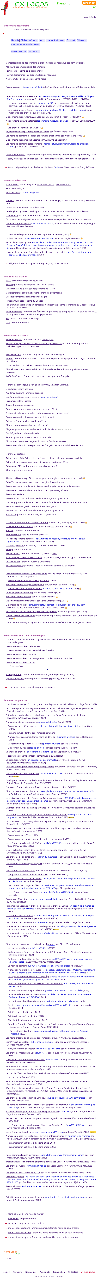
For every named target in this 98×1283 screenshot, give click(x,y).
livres (8, 1258)
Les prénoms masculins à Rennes (24, 892)
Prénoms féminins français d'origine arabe (28, 580)
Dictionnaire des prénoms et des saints (25, 234)
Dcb (8, 322)
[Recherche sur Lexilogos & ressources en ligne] (94, 6)
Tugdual (91, 1024)
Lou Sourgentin (13, 397)
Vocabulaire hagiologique (18, 242)
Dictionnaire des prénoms (18, 116)
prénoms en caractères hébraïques (23, 646)
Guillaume (42, 1024)
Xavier (11, 167)
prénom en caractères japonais (21, 654)
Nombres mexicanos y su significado (23, 622)
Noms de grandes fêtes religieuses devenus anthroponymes (35, 1136)
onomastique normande (19, 1232)
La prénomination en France (19, 915)
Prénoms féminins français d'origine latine (26, 573)
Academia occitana (15, 392)
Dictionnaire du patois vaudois (20, 413)
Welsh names (12, 600)
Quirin (11, 1005)
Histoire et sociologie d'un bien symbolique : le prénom (32, 704)
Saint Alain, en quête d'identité (22, 1016)
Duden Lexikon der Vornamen (20, 615)
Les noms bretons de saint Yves (21, 1037)
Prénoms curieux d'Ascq (19, 835)
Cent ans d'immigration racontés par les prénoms (30, 766)
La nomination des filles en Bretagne (25, 1001)
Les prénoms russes (15, 1165)
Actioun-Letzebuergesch (17, 506)
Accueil (6, 1272)
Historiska (11, 514)
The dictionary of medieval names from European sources (34, 343)
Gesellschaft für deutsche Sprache (22, 292)
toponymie (13, 1223)
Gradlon (32, 1024)
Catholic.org (12, 215)
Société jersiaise (13, 433)
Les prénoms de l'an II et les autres (24, 878)
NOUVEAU (16, 776)
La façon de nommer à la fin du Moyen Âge (28, 976)
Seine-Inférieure (56, 1097)
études (9, 944)
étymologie (13, 1218)
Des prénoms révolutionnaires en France (27, 874)
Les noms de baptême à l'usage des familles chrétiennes (33, 135)
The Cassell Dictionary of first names (23, 478)
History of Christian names (19, 158)
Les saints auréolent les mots (22, 103)
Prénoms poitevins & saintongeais (22, 417)
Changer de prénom (16, 751)
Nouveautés (30, 1272)
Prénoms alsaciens (15, 494)
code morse (13, 687)
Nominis (15, 40)
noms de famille (90, 17)
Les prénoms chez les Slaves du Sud (23, 1172)
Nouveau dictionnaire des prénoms (25, 588)
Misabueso (11, 441)
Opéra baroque (13, 207)
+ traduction (34, 51)
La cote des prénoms (16, 759)
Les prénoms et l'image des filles (23, 885)
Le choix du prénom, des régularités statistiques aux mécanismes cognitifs (42, 708)
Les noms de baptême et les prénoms (24, 143)
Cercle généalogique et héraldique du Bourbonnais (30, 211)
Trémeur (81, 1024)
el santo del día (63, 184)
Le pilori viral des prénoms (21, 110)
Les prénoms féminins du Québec (24, 127)
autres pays (47, 339)
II (72, 99)
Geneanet (71, 40)
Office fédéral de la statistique (20, 288)
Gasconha (11, 405)
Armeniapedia (13, 553)
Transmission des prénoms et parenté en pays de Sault (32, 1111)
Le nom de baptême (17, 948)
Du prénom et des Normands (25, 1059)
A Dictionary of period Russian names (24, 557)
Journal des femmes (55, 40)
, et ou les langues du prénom (29, 1088)
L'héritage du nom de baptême (21, 807)
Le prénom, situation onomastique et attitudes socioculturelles (36, 814)
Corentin (22, 1024)
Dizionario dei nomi (15, 604)
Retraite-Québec (14, 300)
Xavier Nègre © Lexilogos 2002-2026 (49, 1276)
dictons (85, 211)
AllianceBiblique (13, 354)
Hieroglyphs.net (13, 674)
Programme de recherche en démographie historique (32, 304)
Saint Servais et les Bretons (21, 1012)
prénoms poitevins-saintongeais (25, 44)
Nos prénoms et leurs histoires (21, 120)
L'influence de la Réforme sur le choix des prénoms (30, 926)
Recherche (17, 1272)
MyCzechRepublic (14, 565)
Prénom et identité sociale (20, 726)
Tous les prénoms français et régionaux (25, 584)
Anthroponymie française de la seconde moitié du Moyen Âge (38, 952)
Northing (10, 502)
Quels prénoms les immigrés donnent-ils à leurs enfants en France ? (38, 780)
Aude (74, 1111)
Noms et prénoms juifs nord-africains (24, 787)
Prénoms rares (13, 87)
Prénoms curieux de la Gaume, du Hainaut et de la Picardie (34, 828)
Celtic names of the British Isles (21, 458)
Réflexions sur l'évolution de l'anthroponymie (30, 959)
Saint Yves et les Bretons (17, 1042)
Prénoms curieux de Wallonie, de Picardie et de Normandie (36, 839)
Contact (74, 1272)
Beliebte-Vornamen (15, 296)
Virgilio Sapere (13, 192)
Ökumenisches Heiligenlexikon (21, 219)
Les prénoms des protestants (20, 922)
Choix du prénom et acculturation (22, 791)
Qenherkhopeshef (15, 678)
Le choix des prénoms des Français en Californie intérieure (34, 798)
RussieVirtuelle (13, 561)
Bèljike (9, 421)
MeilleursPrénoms (15, 66)
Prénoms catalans (14, 445)
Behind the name (18, 51)
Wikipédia (81, 40)
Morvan (63, 1024)
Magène (10, 429)
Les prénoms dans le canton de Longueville (27, 1097)
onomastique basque (18, 1237)
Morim (9, 358)
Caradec (12, 1024)
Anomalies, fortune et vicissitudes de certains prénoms (32, 1066)
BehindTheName (14, 311)
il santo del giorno (45, 184)
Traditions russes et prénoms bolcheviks (25, 1161)
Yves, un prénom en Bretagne (22, 1048)
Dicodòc (10, 389)
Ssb (7, 318)
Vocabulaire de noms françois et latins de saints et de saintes (37, 252)
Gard (21, 1107)
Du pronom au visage (18, 747)
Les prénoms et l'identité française (22, 773)
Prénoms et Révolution (17, 899)
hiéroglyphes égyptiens (52, 674)
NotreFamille (12, 78)
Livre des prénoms (15, 545)
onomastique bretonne (19, 1227)
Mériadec (53, 1024)
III (82, 99)
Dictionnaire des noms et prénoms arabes (26, 522)
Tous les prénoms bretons (18, 596)
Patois (11, 409)
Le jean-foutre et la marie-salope (21, 96)
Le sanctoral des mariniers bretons (25, 994)
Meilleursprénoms (29, 40)
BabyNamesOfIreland (16, 466)
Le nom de (14, 1073)
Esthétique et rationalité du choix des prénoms (28, 715)
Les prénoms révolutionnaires (20, 870)
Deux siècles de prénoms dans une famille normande (31, 850)
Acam (8, 549)
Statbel (9, 284)
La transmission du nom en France (22, 933)
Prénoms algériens (15, 1176)
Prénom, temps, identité (19, 732)
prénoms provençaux (18, 384)
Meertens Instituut (15, 498)
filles (54, 553)
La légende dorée (16, 263)
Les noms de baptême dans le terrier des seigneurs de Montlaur (37, 1104)
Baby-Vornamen (14, 482)
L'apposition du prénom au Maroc (24, 743)
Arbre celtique (13, 462)
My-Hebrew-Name (15, 369)
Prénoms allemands (15, 486)
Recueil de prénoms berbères (20, 538)
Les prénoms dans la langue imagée (23, 863)
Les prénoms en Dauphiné (18, 1132)
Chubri (9, 425)
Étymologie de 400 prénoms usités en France (27, 131)
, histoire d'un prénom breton (24, 1020)
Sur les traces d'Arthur (21, 1031)
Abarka (9, 470)
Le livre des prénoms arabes (19, 526)
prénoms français (16, 650)
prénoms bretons (16, 453)
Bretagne (50, 944)
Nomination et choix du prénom (21, 722)
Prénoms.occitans (14, 401)
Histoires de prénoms (16, 755)
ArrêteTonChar (13, 376)
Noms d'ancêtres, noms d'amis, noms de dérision (32, 737)
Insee (8, 280)
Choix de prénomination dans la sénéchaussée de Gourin (35, 983)
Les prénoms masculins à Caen (21, 1052)
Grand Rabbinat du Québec (19, 365)
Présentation (59, 1272)
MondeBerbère (13, 534)
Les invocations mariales (18, 223)
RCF (8, 188)
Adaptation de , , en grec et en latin (33, 1081)
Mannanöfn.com (14, 510)
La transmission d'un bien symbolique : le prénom (30, 821)
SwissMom (11, 490)
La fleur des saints (14, 238)
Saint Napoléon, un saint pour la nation (25, 1197)
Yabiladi (9, 530)
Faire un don (89, 2)
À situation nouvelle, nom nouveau (24, 969)
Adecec (9, 437)
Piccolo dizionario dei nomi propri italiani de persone (31, 611)
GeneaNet (11, 62)
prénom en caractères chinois (20, 658)
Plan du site (45, 1272)
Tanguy (72, 1024)
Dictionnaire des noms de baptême (23, 139)
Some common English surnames (22, 1155)
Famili (42, 40)
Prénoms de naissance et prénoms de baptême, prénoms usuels (37, 905)
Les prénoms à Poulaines (18, 856)
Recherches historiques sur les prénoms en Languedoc (32, 1118)
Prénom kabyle (13, 1186)
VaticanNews (12, 184)
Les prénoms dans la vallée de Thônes (24, 843)
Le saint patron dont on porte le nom (26, 990)
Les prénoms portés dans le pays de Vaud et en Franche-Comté (36, 1125)
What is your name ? (15, 154)
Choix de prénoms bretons (19, 592)
